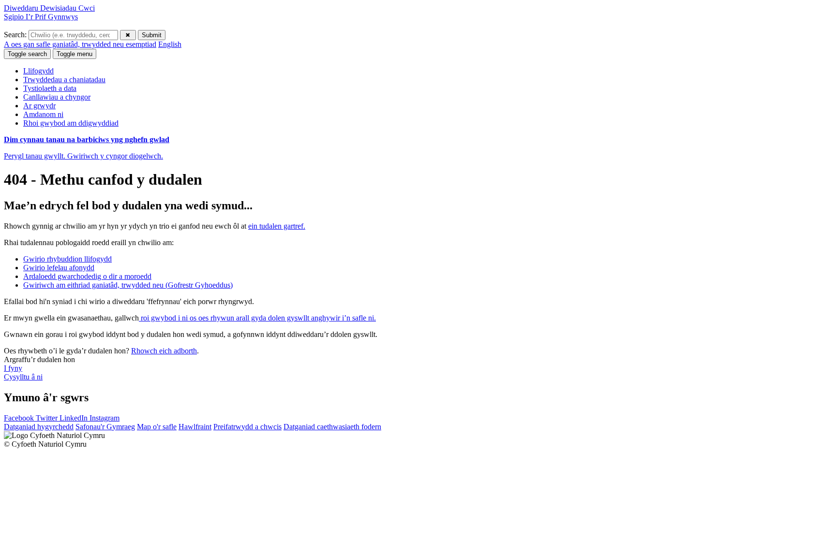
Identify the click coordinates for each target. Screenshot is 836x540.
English (169, 44)
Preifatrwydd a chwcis (247, 427)
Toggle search (27, 54)
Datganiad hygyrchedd (39, 427)
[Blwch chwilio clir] (128, 35)
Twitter (48, 418)
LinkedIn (75, 418)
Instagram (104, 418)
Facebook (20, 418)
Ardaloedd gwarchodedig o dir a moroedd (87, 276)
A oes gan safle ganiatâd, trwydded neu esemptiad (80, 44)
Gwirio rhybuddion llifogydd (67, 259)
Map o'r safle (157, 427)
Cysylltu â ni (23, 377)
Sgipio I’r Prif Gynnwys (41, 17)
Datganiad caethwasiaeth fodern (332, 427)
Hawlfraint (195, 427)
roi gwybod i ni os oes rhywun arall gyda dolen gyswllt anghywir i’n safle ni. (257, 318)
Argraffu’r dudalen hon (39, 359)
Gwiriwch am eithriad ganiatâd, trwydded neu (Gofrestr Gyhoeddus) (128, 285)
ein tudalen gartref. (276, 226)
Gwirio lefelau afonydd (58, 267)
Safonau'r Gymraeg (105, 427)
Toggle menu (74, 54)
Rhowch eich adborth (164, 351)
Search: (16, 34)
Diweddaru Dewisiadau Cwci (49, 8)
